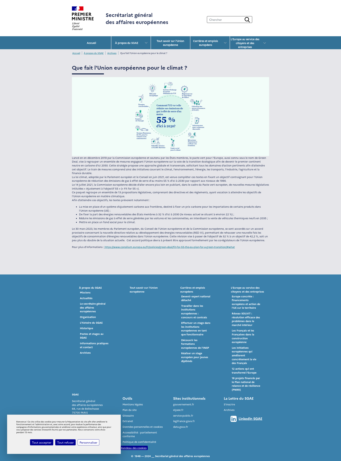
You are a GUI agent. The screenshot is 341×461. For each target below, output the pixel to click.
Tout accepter (41, 442)
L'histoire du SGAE (91, 322)
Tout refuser (65, 442)
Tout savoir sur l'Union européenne (170, 43)
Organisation (88, 317)
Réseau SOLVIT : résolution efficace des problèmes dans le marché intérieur (246, 319)
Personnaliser (88, 442)
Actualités (86, 298)
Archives (112, 53)
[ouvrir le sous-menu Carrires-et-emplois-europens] (225, 43)
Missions (85, 292)
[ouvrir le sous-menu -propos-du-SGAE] (146, 43)
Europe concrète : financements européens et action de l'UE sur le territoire (246, 302)
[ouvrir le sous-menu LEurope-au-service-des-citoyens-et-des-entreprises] (264, 43)
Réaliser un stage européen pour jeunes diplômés (194, 357)
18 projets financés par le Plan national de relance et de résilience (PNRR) (246, 383)
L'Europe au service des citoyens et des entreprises (245, 43)
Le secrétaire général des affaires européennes (92, 307)
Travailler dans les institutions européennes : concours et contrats (194, 311)
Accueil (91, 43)
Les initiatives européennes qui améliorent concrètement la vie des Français (244, 355)
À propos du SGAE (126, 43)
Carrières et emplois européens (205, 43)
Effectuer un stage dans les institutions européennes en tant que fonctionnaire (195, 328)
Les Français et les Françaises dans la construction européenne (243, 336)
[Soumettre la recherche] (247, 19)
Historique (86, 328)
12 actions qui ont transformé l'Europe (244, 370)
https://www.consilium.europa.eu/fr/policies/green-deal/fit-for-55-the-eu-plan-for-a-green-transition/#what (169, 247)
